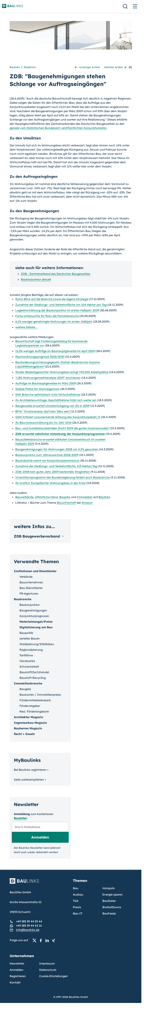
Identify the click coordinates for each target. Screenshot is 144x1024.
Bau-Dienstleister (31, 588)
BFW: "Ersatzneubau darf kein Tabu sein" (42, 411)
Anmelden (16, 970)
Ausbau (78, 894)
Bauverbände (24, 497)
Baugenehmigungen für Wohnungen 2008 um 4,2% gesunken (56, 449)
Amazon (87, 502)
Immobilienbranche (28, 683)
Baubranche (22, 599)
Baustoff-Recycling (32, 678)
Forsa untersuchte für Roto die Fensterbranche (47, 316)
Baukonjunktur (29, 605)
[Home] (39, 883)
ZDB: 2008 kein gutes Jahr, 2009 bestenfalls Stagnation (52, 471)
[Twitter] (35, 940)
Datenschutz (47, 970)
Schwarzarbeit (29, 666)
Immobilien (85, 497)
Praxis (77, 907)
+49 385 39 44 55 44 (29, 921)
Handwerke (27, 661)
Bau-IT (77, 913)
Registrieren (18, 976)
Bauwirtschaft (66, 502)
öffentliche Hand (46, 497)
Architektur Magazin (28, 717)
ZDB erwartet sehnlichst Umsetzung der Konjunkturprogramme (60, 434)
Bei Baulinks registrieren (30, 769)
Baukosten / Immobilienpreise (40, 694)
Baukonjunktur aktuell (36, 279)
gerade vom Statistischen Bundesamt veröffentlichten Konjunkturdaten (58, 128)
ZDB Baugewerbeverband (37, 536)
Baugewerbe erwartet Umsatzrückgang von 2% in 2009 (52, 405)
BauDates (109, 901)
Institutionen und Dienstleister (35, 571)
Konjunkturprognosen (34, 616)
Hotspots (108, 888)
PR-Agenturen (28, 593)
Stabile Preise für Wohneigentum (37, 389)
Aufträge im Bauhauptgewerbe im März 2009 (45, 383)
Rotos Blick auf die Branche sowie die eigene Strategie (51, 299)
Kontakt (15, 982)
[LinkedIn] (48, 940)
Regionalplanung (31, 649)
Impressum (47, 963)
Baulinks (15, 67)
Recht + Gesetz (24, 734)
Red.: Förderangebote (34, 711)
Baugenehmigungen (33, 610)
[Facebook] (42, 940)
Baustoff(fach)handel (34, 672)
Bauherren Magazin (28, 728)
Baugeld (25, 689)
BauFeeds (109, 913)
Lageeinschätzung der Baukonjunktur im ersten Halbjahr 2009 (57, 310)
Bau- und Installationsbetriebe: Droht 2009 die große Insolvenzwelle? (62, 428)
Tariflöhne (26, 655)
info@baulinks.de (27, 930)
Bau (75, 888)
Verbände (25, 576)
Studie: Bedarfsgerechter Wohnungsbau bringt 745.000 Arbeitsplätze (61, 372)
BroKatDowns (111, 907)
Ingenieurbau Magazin (30, 722)
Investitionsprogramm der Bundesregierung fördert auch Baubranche (62, 477)
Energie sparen (112, 894)
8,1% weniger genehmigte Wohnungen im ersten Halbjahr (53, 321)
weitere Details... (26, 327)
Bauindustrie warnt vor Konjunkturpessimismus (47, 460)
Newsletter (17, 963)
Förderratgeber (29, 706)
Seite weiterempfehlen (29, 779)
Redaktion (30, 67)
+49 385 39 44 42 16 (29, 925)
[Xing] (54, 940)
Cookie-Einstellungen (53, 976)
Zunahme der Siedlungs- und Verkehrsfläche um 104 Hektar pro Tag (61, 304)
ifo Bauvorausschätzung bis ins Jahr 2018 (43, 422)
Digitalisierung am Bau (36, 627)
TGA (75, 901)
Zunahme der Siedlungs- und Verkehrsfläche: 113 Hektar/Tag (56, 466)
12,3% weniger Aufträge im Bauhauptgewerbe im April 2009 (55, 351)
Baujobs (64, 497)
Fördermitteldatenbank (35, 700)
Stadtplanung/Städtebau (36, 644)
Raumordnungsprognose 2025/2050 (39, 356)
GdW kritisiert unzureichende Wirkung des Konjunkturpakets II (57, 417)
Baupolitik (26, 633)
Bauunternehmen (31, 582)
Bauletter (20, 818)
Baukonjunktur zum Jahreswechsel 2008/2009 (46, 455)
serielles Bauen (29, 638)
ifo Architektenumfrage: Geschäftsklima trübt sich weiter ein (55, 400)
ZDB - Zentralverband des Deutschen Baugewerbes (55, 274)
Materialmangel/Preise (36, 621)
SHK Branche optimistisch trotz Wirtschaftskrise (47, 394)
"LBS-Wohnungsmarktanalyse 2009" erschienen (47, 377)
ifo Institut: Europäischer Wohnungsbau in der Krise (50, 483)
